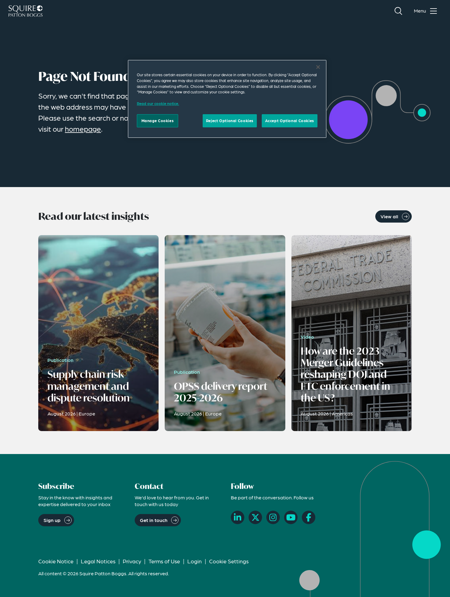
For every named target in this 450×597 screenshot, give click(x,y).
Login (194, 561)
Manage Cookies (157, 120)
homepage (83, 128)
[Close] (318, 67)
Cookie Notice (55, 561)
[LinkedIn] (237, 517)
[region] (227, 99)
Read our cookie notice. (158, 103)
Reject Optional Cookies (229, 120)
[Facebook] (308, 517)
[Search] (398, 11)
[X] (255, 517)
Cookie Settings (229, 561)
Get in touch (153, 520)
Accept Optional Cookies (289, 120)
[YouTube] (291, 517)
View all (389, 216)
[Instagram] (273, 517)
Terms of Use (164, 561)
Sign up (52, 520)
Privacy (132, 561)
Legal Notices (98, 561)
